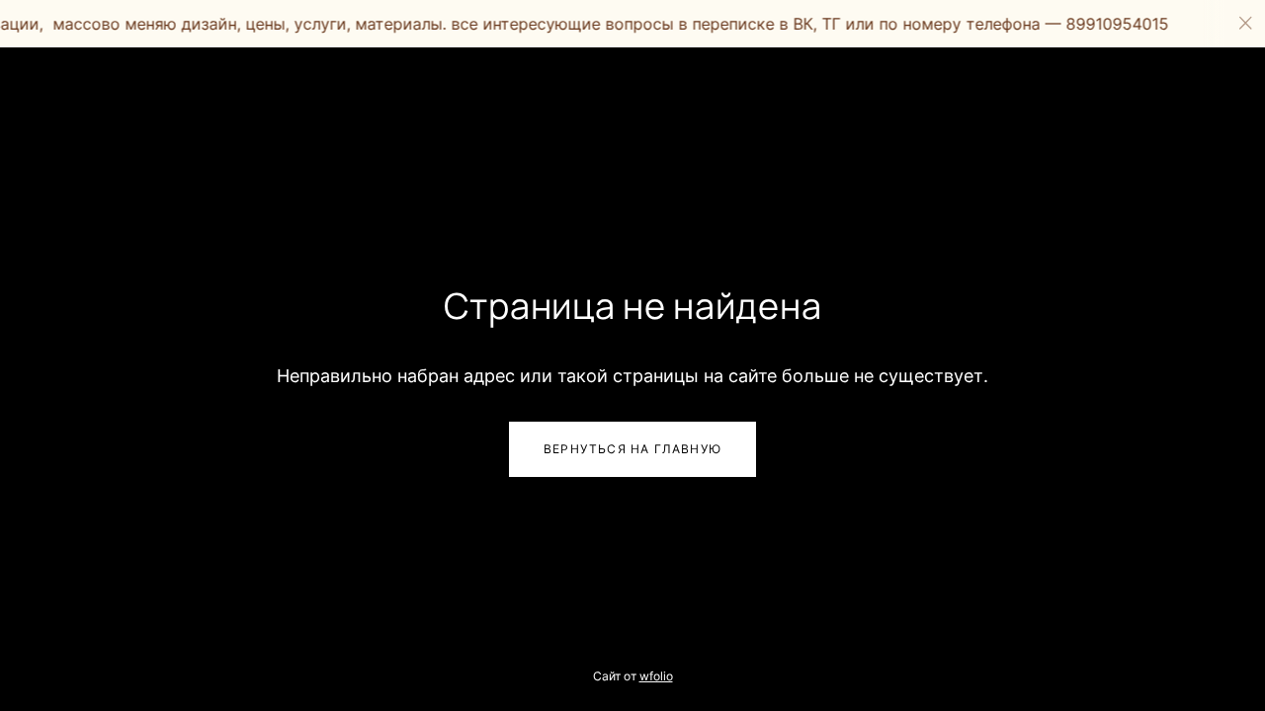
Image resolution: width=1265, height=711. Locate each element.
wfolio (656, 676)
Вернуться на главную (632, 448)
